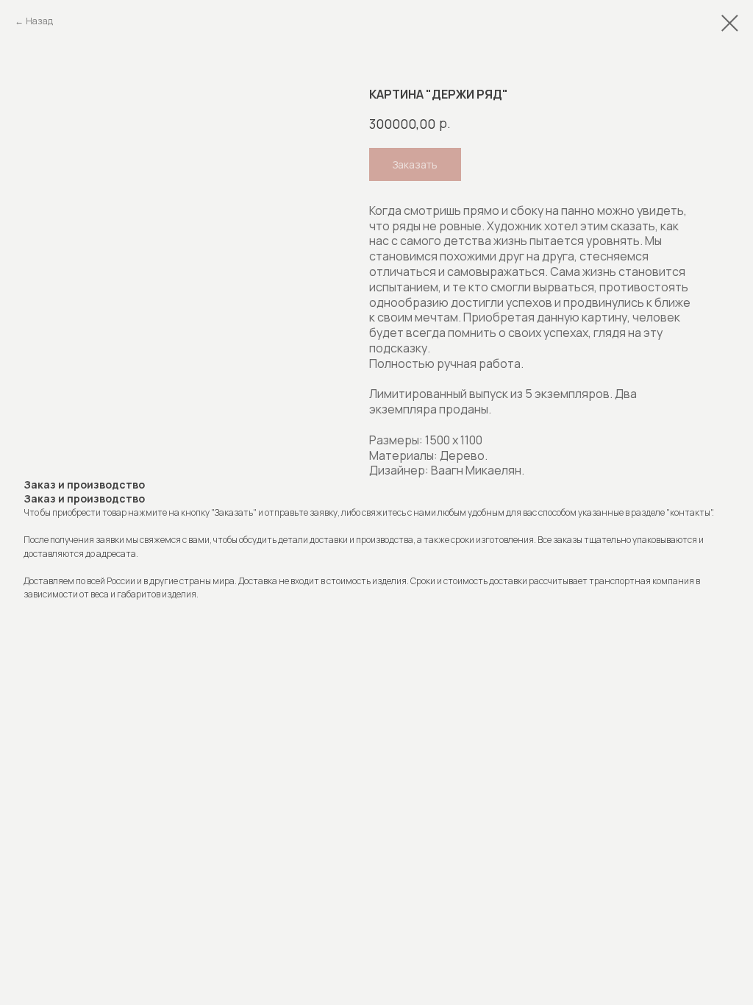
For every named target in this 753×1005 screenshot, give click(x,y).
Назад (39, 21)
